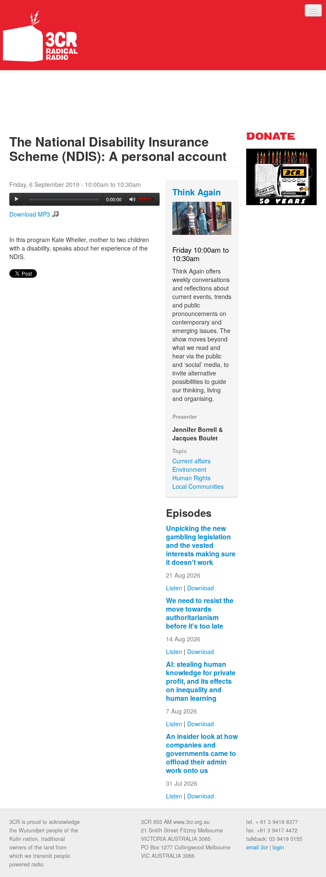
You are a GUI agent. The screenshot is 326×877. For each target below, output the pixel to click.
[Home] (40, 36)
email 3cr (257, 847)
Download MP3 (29, 214)
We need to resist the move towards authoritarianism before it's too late (199, 613)
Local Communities (198, 486)
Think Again (196, 192)
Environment (189, 469)
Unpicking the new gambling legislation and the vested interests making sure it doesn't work (201, 545)
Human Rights (191, 478)
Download (200, 588)
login (278, 847)
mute (132, 199)
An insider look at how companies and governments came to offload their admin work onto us (202, 753)
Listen (174, 588)
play (16, 199)
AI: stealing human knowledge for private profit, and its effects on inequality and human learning (201, 681)
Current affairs (191, 461)
